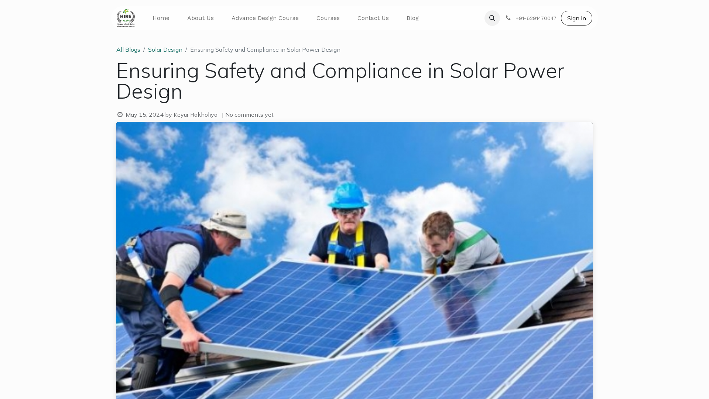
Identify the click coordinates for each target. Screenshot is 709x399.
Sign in (576, 18)
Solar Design (165, 49)
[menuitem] (161, 18)
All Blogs (128, 49)
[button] (492, 18)
